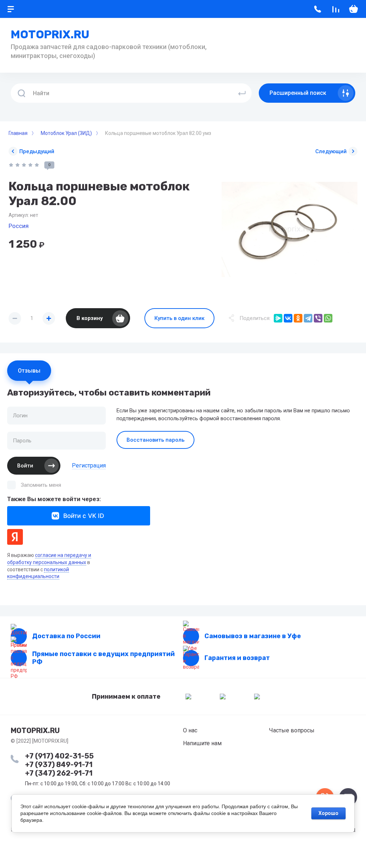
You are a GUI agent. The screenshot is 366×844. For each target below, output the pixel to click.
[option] (289, 229)
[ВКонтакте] (288, 318)
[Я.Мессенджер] (278, 318)
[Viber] (318, 318)
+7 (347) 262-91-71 (59, 773)
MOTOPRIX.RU (50, 34)
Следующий (331, 151)
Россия (19, 225)
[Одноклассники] (298, 318)
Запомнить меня (41, 485)
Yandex (15, 537)
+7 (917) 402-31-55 (59, 756)
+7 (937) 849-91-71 (59, 764)
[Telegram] (308, 318)
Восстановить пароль (155, 440)
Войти (25, 465)
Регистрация (89, 465)
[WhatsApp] (328, 318)
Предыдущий (36, 151)
